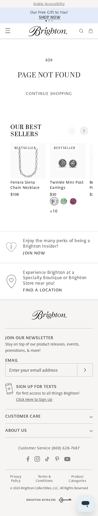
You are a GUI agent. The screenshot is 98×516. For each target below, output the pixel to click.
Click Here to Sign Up (34, 399)
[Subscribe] (85, 369)
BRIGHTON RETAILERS (41, 500)
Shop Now (49, 17)
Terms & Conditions (44, 479)
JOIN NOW (34, 253)
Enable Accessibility (49, 4)
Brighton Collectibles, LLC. (40, 488)
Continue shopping (49, 93)
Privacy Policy (15, 479)
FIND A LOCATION (42, 290)
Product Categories (77, 479)
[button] (7, 31)
